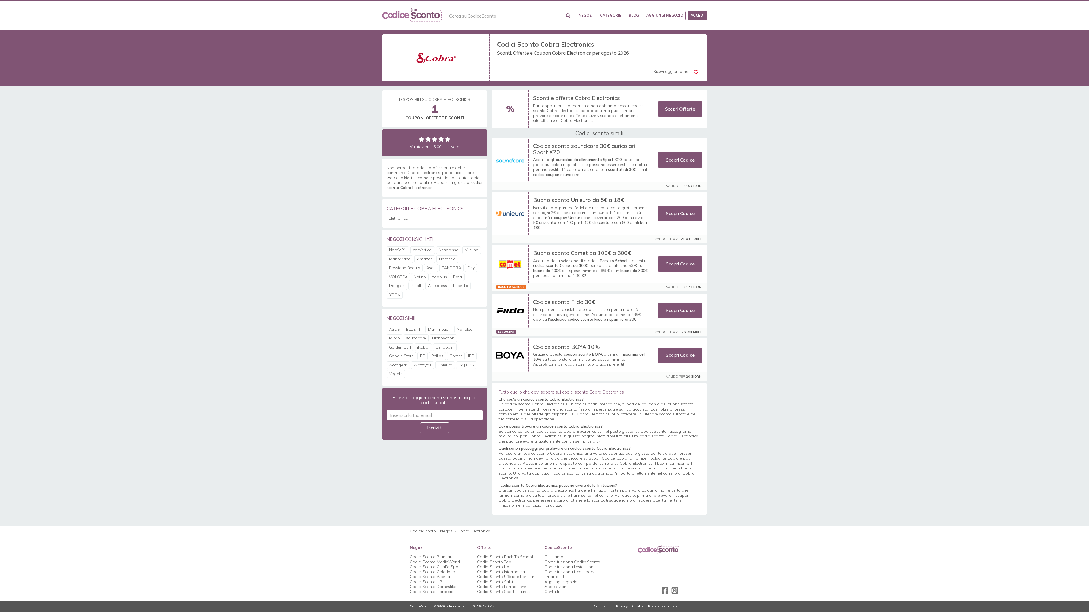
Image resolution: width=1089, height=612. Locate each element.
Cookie (637, 606)
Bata (457, 276)
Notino (420, 276)
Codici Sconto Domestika (433, 586)
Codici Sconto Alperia (430, 576)
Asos (431, 267)
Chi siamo (553, 556)
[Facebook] (665, 590)
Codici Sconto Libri (494, 566)
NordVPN (398, 249)
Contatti (551, 591)
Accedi (697, 15)
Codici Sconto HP (426, 581)
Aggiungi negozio (664, 15)
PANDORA (451, 267)
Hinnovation (443, 338)
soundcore (416, 338)
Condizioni (602, 606)
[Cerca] (568, 15)
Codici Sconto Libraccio (431, 591)
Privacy (622, 606)
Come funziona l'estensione (570, 566)
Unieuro (445, 364)
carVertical (422, 249)
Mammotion (439, 329)
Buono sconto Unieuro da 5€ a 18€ (578, 199)
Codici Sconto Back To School (505, 556)
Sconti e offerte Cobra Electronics (576, 97)
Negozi (586, 15)
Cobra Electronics (473, 531)
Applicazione (556, 586)
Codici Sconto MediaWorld (435, 561)
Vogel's (396, 373)
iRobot (423, 347)
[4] (441, 139)
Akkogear (398, 364)
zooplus (439, 276)
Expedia (460, 285)
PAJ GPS (466, 364)
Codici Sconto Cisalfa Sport (435, 566)
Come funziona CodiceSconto (572, 561)
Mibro (394, 338)
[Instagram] (674, 590)
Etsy (471, 267)
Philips (437, 355)
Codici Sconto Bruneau (431, 556)
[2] (428, 139)
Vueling (471, 249)
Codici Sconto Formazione (501, 586)
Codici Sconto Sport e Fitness (504, 591)
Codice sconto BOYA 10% (566, 346)
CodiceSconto (423, 531)
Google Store (401, 355)
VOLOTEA (398, 276)
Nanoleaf (465, 329)
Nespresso (449, 249)
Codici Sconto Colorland (432, 571)
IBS (471, 355)
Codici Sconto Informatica (501, 571)
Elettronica (398, 218)
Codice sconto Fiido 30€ (564, 301)
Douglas (397, 285)
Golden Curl (400, 347)
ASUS (394, 329)
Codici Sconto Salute (496, 581)
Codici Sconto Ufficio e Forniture (507, 576)
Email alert (554, 576)
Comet (455, 355)
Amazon (425, 259)
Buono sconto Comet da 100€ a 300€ (582, 252)
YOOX (394, 294)
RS (422, 355)
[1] (422, 139)
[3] (435, 139)
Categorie (610, 15)
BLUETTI (414, 329)
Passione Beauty (404, 267)
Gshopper (445, 347)
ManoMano (400, 259)
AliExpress (437, 285)
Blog (634, 15)
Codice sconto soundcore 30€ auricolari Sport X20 (584, 149)
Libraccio (447, 259)
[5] (448, 139)
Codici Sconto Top (494, 561)
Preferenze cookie (662, 606)
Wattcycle (422, 364)
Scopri (680, 109)
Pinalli (416, 285)
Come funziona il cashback (569, 571)
